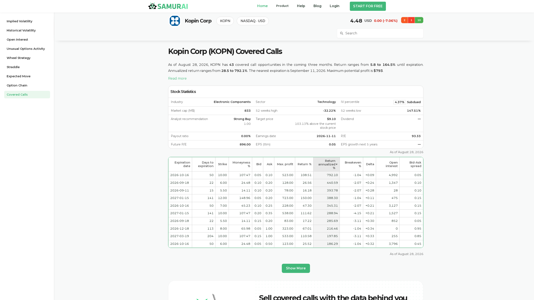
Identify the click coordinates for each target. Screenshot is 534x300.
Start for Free (368, 6)
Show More (296, 268)
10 (419, 20)
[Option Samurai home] (168, 5)
